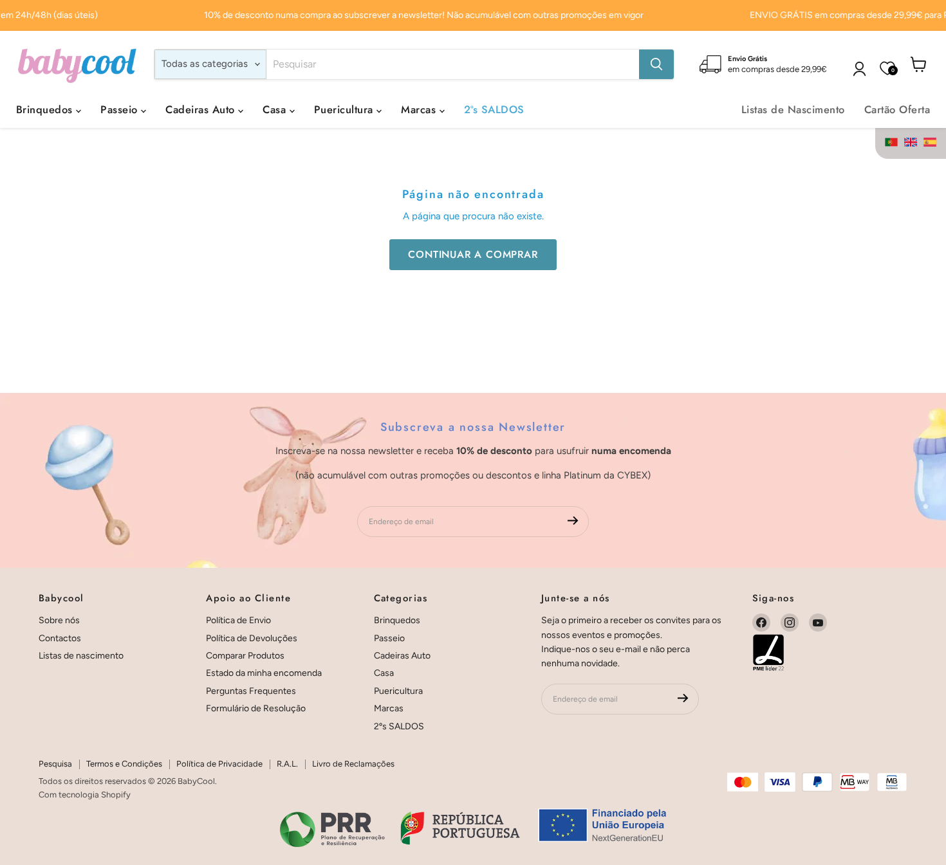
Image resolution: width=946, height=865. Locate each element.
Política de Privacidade (219, 764)
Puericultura (345, 109)
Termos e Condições (124, 764)
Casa (276, 109)
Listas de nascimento (81, 655)
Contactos (60, 638)
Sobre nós (59, 620)
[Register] (573, 521)
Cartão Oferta (897, 109)
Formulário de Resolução (256, 708)
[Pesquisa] (656, 64)
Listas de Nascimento (793, 109)
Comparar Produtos (245, 655)
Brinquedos (46, 109)
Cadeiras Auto (201, 109)
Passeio (120, 109)
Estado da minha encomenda (264, 673)
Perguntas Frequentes (251, 691)
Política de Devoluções (251, 638)
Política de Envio (238, 620)
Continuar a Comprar (472, 254)
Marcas (420, 109)
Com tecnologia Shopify (85, 794)
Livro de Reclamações (353, 764)
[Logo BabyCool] (77, 64)
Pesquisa (55, 764)
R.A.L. (287, 764)
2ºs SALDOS (494, 109)
